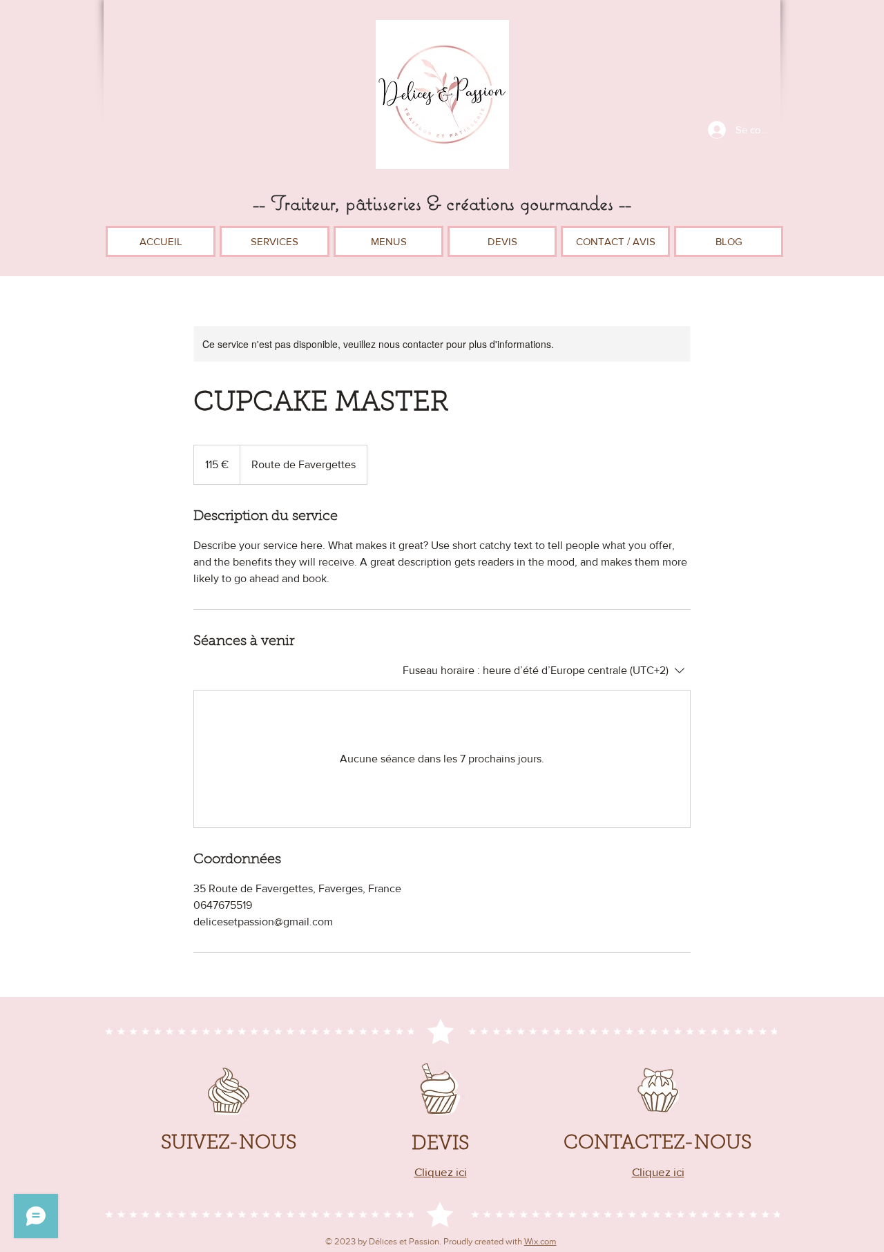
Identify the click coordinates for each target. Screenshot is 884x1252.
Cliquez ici (658, 1171)
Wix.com (540, 1241)
